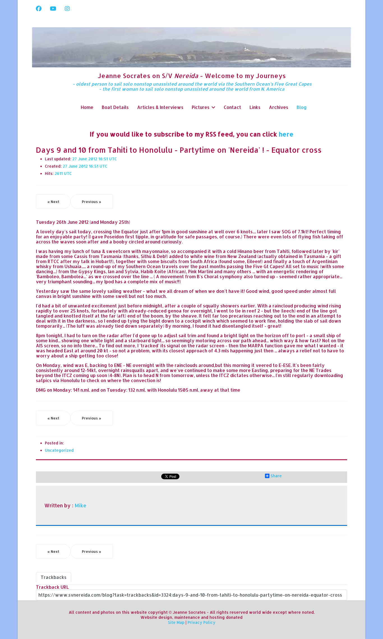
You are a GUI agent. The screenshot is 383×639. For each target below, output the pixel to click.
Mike (80, 505)
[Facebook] (38, 8)
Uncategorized (59, 450)
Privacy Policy (201, 622)
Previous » (91, 201)
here (286, 134)
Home (87, 107)
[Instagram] (67, 8)
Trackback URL (52, 587)
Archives (278, 107)
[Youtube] (53, 8)
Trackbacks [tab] (53, 577)
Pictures (200, 107)
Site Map (176, 622)
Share (276, 476)
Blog (302, 107)
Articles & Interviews (160, 107)
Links (255, 107)
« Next (53, 201)
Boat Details (115, 107)
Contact (232, 107)
